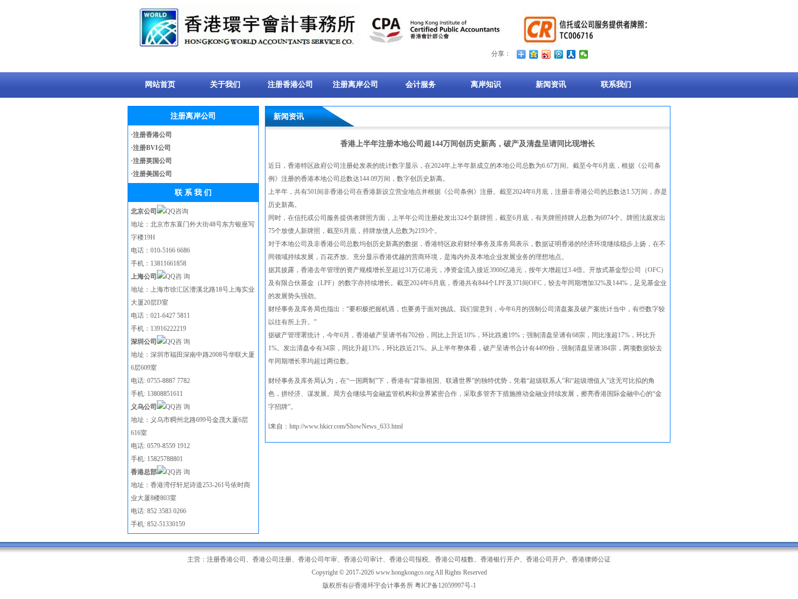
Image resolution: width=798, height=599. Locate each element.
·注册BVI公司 (151, 148)
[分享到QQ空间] (534, 54)
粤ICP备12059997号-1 (445, 585)
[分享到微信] (583, 54)
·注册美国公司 (151, 174)
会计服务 (421, 84)
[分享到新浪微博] (546, 54)
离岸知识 (486, 84)
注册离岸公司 (355, 84)
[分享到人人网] (571, 54)
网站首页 (160, 84)
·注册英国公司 (151, 161)
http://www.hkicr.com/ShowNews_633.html (346, 426)
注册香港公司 (290, 84)
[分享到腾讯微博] (558, 54)
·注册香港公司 (151, 134)
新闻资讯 (551, 84)
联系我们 (616, 84)
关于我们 (225, 84)
